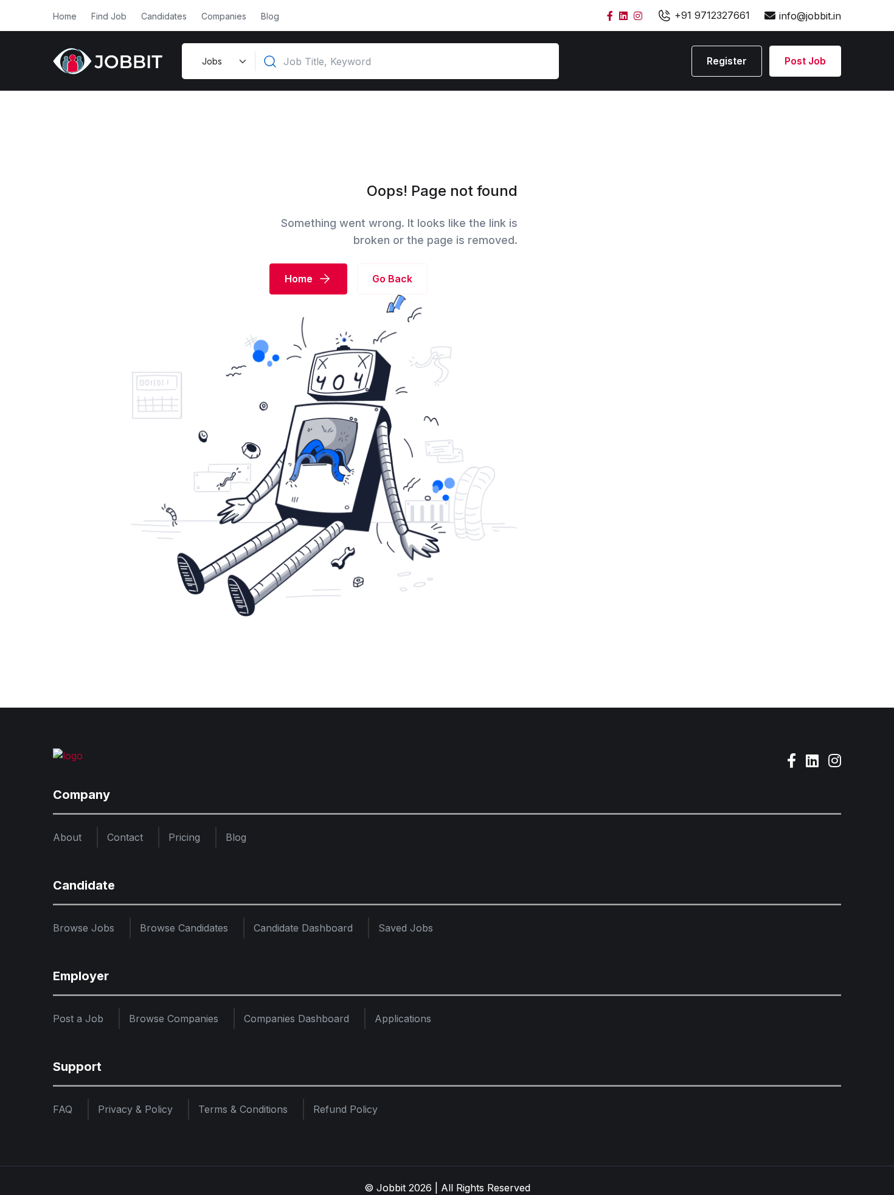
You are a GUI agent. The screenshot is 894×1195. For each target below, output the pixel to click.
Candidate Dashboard (303, 928)
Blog (270, 16)
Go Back (392, 279)
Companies (223, 16)
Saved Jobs (405, 928)
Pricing (184, 837)
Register (727, 61)
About (67, 837)
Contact (125, 837)
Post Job (805, 61)
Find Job (108, 16)
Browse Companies (173, 1018)
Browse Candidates (184, 928)
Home (65, 16)
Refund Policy (345, 1109)
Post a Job (78, 1018)
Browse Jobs (83, 928)
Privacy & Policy (135, 1109)
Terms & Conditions (243, 1109)
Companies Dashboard (296, 1018)
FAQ (62, 1109)
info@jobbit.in (810, 16)
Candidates (164, 16)
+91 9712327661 (710, 15)
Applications (403, 1018)
